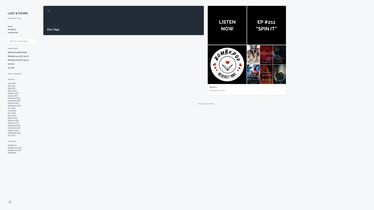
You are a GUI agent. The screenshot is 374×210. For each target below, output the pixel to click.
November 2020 (14, 101)
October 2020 (13, 103)
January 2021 (13, 96)
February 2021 (13, 93)
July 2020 (11, 108)
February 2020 (13, 120)
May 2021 (11, 86)
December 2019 (14, 125)
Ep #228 (11, 68)
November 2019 (14, 128)
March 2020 (12, 118)
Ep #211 (213, 87)
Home (10, 26)
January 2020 (13, 123)
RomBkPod (12, 29)
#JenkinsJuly (13, 33)
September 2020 (14, 106)
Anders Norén (209, 104)
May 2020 (12, 113)
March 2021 (12, 91)
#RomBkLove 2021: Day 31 (18, 56)
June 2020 (12, 111)
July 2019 (11, 135)
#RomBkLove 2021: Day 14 (18, 60)
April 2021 (12, 88)
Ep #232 (11, 64)
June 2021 (12, 83)
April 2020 (12, 115)
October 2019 (13, 130)
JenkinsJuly (12, 145)
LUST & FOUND (18, 13)
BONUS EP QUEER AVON (17, 52)
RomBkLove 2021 (14, 150)
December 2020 (14, 98)
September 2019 (14, 133)
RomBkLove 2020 (15, 148)
